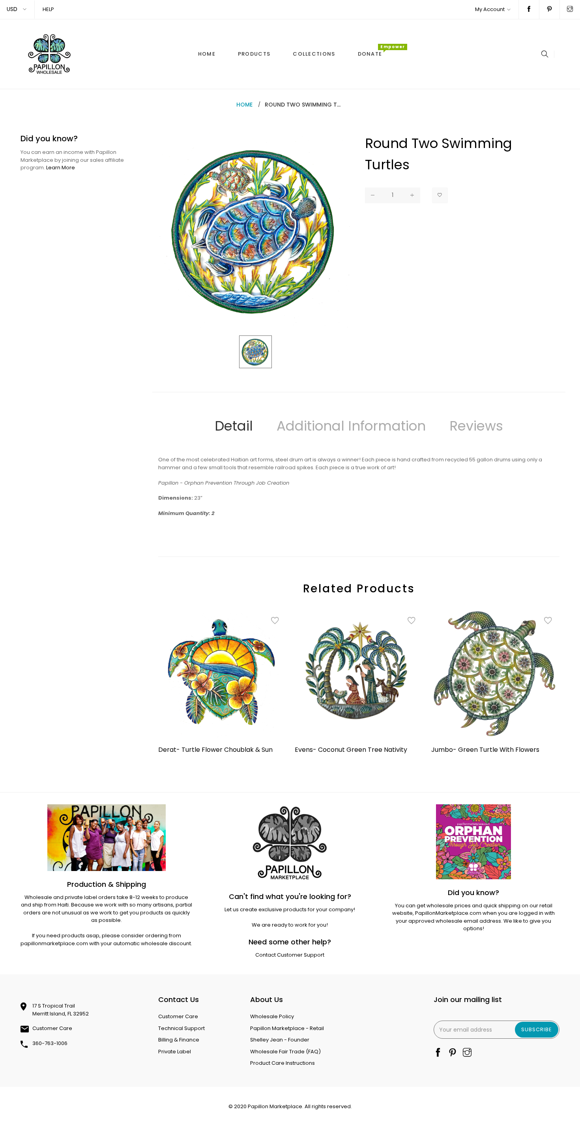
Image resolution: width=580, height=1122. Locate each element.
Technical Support (181, 1028)
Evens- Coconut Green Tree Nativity (351, 749)
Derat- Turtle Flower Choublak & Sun (215, 749)
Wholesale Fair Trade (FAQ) (285, 1051)
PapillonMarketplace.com (448, 913)
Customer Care (52, 1028)
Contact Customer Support (289, 955)
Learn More (60, 167)
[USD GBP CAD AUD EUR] (17, 9)
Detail (234, 425)
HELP (48, 9)
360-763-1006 (49, 1043)
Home (244, 105)
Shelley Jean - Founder (279, 1039)
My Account (490, 9)
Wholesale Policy (272, 1016)
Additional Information (351, 425)
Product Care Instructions (282, 1063)
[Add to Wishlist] (440, 195)
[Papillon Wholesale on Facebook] (529, 9)
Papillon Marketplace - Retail (287, 1028)
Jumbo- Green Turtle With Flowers (485, 749)
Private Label (174, 1051)
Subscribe (536, 1029)
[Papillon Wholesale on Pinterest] (549, 9)
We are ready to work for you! (290, 925)
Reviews (476, 425)
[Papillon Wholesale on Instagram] (570, 9)
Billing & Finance (178, 1039)
